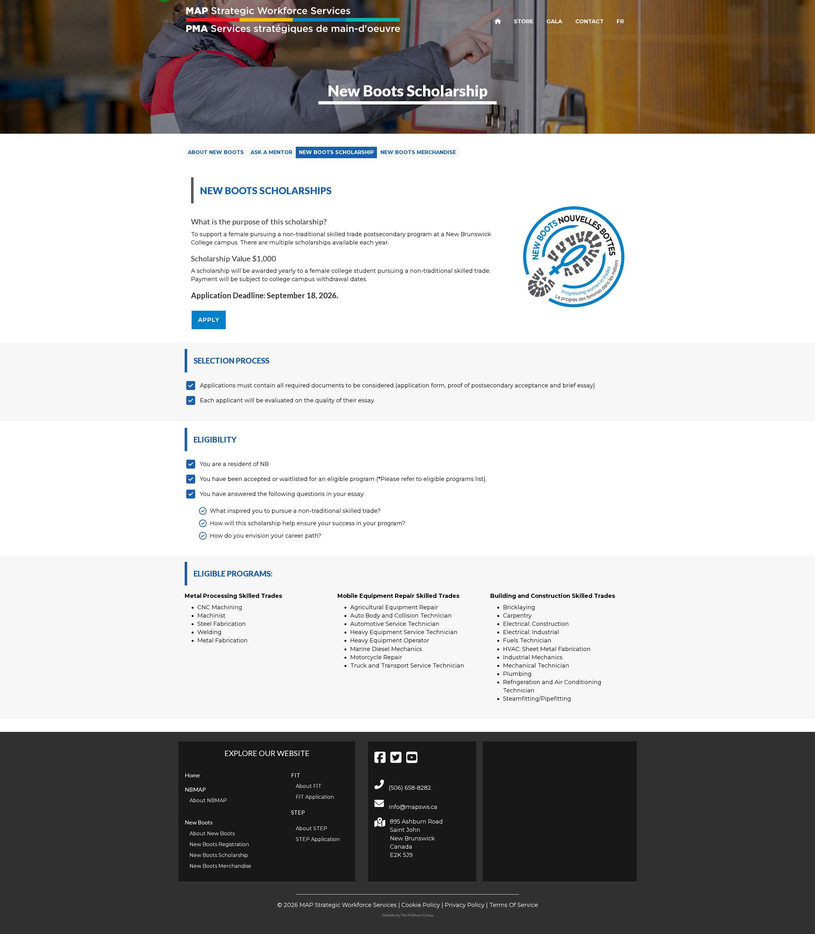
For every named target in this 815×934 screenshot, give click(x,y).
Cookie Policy (420, 905)
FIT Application (315, 797)
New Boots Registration (219, 844)
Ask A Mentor (271, 152)
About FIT (309, 786)
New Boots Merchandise (418, 152)
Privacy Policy (465, 905)
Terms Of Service (513, 905)
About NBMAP (208, 800)
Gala (554, 21)
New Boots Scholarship (336, 152)
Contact (589, 21)
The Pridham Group (416, 915)
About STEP (311, 828)
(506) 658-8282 (410, 787)
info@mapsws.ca (413, 806)
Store (523, 21)
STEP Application (318, 839)
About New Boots (216, 152)
